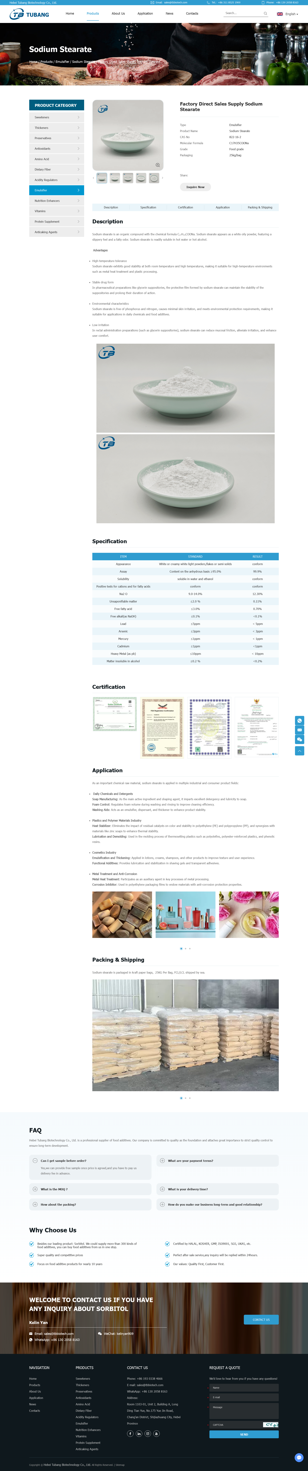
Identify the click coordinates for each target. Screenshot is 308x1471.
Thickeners (41, 127)
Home (70, 13)
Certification (185, 207)
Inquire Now (195, 187)
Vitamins (40, 211)
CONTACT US (261, 1319)
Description (111, 207)
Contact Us (137, 1367)
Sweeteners (42, 117)
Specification (148, 207)
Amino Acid (42, 159)
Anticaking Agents (46, 232)
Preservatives (43, 138)
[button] (181, 948)
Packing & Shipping (260, 207)
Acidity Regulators (46, 180)
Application (145, 13)
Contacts (192, 13)
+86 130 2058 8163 (65, 1340)
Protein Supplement (47, 221)
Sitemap (120, 1464)
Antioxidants (42, 148)
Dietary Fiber (43, 169)
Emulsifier (62, 62)
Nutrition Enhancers (47, 200)
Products (93, 13)
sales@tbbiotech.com (175, 2)
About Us (118, 13)
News (169, 13)
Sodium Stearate (83, 62)
